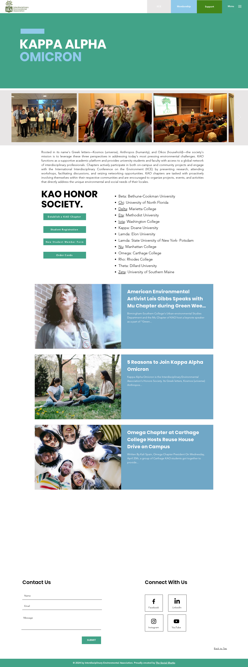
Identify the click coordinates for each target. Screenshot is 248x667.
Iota (121, 221)
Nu (120, 246)
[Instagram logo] (153, 621)
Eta (121, 215)
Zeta (122, 272)
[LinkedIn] (177, 601)
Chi (121, 202)
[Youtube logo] (176, 621)
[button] (230, 6)
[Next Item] (243, 118)
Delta (122, 209)
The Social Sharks (165, 662)
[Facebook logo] (153, 601)
